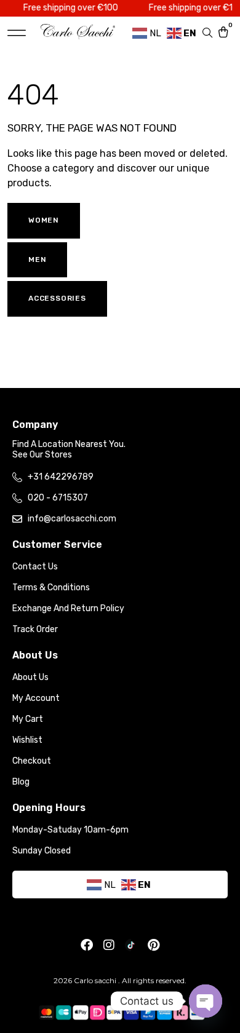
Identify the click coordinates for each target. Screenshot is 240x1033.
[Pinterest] (153, 945)
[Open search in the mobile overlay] (208, 33)
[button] (17, 33)
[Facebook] (87, 945)
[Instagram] (109, 945)
